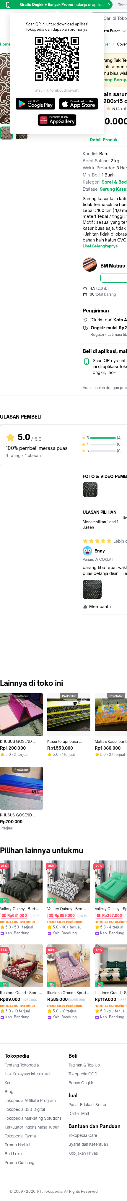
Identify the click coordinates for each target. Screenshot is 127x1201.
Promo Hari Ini (17, 1144)
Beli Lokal (14, 1153)
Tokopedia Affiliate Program (30, 1100)
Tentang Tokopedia (22, 1065)
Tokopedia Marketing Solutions (33, 1118)
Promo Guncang (19, 1162)
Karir (9, 1082)
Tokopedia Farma (20, 1136)
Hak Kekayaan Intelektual (28, 1074)
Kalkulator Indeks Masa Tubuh (32, 1127)
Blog (9, 1091)
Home (5, 44)
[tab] (104, 139)
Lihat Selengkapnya (100, 246)
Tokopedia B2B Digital (25, 1109)
